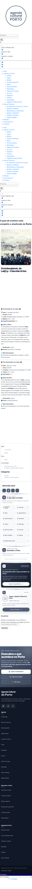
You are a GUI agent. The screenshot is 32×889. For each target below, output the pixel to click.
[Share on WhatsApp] (13, 490)
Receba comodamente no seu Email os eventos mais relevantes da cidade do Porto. (15, 621)
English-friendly (5, 778)
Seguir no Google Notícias (15, 583)
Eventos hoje (4, 716)
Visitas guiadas (4, 818)
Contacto (6, 124)
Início (5, 71)
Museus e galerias (5, 801)
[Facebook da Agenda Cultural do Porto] (8, 706)
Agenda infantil (4, 733)
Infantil (9, 75)
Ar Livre (9, 93)
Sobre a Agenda (5, 857)
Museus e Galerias (13, 108)
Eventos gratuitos (5, 728)
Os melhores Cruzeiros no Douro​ (17, 106)
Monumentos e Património (15, 111)
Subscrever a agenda (17, 676)
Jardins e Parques (12, 115)
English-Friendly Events (14, 102)
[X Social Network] (8, 490)
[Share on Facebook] (4, 490)
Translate (14, 879)
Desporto (10, 95)
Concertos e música (6, 739)
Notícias (6, 119)
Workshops (10, 89)
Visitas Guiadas (12, 117)
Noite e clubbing (5, 772)
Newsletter (3, 846)
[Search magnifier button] (1, 40)
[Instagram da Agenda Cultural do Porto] (3, 706)
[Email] (17, 490)
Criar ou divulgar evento (7, 835)
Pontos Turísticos (9, 104)
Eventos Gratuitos (12, 82)
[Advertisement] (16, 290)
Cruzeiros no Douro (6, 795)
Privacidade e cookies (6, 870)
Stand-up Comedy (13, 91)
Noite (8, 84)
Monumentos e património (7, 806)
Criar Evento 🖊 (8, 122)
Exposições (10, 100)
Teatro (9, 78)
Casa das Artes (11, 317)
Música (9, 80)
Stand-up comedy (5, 761)
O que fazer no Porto (6, 790)
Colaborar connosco (6, 841)
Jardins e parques (5, 812)
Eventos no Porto (9, 73)
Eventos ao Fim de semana (11, 477)
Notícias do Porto (5, 830)
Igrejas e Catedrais (13, 113)
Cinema (9, 97)
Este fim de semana (6, 722)
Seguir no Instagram (14, 609)
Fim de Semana (12, 86)
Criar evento (17, 682)
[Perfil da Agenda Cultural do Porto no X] (13, 706)
